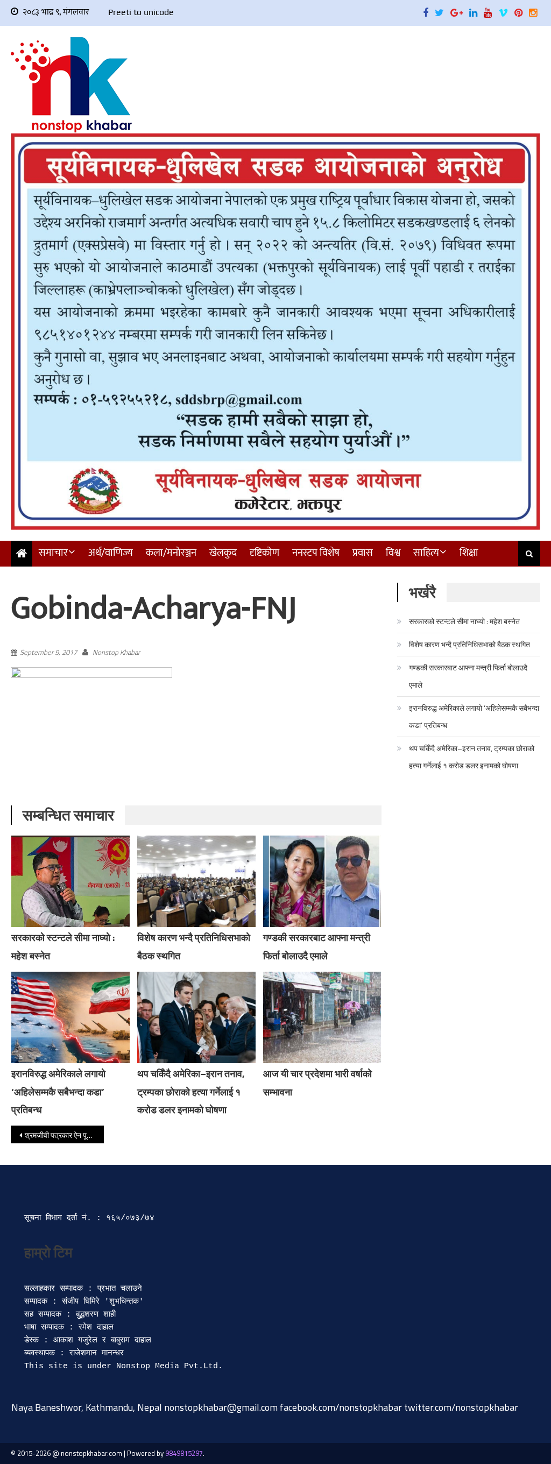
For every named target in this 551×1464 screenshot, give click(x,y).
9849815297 (184, 1453)
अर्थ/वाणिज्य (110, 552)
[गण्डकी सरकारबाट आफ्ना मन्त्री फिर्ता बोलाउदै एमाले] (322, 881)
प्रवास (362, 552)
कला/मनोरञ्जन (171, 552)
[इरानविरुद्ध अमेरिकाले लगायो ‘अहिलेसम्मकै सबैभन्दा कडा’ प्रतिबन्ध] (70, 1017)
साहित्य (426, 552)
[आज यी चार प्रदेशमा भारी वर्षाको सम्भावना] (322, 1017)
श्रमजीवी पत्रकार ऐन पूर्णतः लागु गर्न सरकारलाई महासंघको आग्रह (64, 1135)
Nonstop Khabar (116, 652)
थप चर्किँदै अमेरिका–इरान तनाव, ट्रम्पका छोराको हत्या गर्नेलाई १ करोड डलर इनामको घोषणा (191, 1092)
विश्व (393, 552)
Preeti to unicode (141, 12)
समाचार (53, 552)
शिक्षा (469, 552)
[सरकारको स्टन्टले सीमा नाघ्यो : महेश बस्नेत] (70, 888)
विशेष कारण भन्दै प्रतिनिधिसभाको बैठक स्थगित (469, 644)
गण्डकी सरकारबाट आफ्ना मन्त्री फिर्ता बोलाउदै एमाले (468, 676)
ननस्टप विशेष (316, 552)
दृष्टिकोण (264, 552)
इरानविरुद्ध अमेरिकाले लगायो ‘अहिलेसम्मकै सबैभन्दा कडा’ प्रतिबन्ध (58, 1092)
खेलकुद (223, 552)
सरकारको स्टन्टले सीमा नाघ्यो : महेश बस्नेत (464, 621)
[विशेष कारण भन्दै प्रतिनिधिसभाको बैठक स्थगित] (196, 881)
